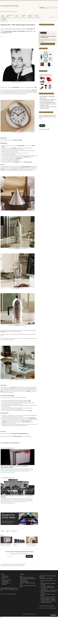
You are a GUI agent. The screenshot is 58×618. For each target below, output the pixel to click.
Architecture (26, 156)
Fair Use (3, 578)
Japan (2, 391)
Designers (15, 31)
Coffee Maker (17, 248)
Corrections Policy (5, 581)
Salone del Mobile (26, 421)
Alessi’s (14, 169)
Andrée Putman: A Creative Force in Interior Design (14, 565)
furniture (13, 387)
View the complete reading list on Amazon (46, 605)
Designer (5, 32)
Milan (36, 87)
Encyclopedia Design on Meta (47, 24)
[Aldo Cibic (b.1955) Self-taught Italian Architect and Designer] (6, 540)
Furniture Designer (21, 31)
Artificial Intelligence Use (6, 582)
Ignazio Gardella (21, 145)
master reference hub (31, 28)
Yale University (19, 158)
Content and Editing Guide (6, 580)
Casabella (14, 148)
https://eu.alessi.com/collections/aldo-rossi (19, 433)
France (30, 410)
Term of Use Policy (5, 577)
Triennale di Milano (32, 417)
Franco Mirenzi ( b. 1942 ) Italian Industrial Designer (16, 564)
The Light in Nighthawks (44, 102)
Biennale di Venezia (28, 161)
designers (2, 169)
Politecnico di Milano (18, 140)
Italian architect (16, 87)
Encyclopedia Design (8, 31)
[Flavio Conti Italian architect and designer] (19, 540)
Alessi (21, 167)
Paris (19, 409)
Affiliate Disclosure (5, 576)
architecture (16, 161)
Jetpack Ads (7, 587)
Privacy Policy (4, 584)
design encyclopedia (17, 436)
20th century (34, 90)
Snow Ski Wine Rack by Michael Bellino (47, 96)
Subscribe (29, 556)
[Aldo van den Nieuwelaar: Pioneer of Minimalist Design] (32, 540)
